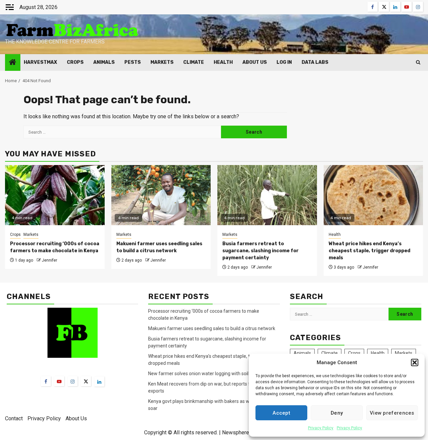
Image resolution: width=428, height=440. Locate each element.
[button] (414, 362)
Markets (162, 62)
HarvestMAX (40, 62)
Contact (14, 418)
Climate (193, 62)
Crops (75, 62)
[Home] (12, 62)
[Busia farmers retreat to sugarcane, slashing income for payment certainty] (267, 195)
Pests (132, 62)
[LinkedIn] (99, 382)
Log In (284, 62)
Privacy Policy (320, 428)
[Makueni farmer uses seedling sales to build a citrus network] (161, 195)
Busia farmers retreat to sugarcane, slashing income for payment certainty (260, 251)
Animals (104, 62)
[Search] (418, 62)
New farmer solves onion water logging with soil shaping (207, 373)
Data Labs (315, 62)
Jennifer (49, 260)
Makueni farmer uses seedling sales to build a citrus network (212, 328)
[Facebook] (46, 381)
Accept (281, 413)
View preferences (392, 413)
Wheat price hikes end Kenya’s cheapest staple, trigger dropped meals (369, 251)
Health (223, 62)
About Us (254, 62)
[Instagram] (73, 381)
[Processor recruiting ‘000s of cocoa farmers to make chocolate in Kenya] (55, 195)
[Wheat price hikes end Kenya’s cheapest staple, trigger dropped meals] (373, 195)
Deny (337, 413)
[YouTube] (59, 381)
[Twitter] (86, 381)
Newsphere (235, 432)
